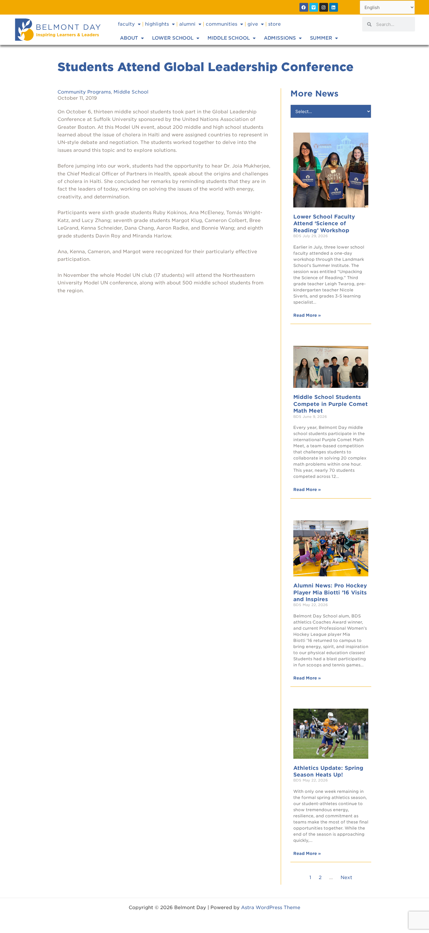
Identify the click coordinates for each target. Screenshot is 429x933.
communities (221, 24)
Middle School (131, 92)
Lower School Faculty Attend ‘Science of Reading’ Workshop (324, 223)
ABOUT (129, 38)
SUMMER (321, 38)
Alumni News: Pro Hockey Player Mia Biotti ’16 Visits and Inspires (330, 592)
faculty (126, 24)
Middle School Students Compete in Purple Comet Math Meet (330, 404)
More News (314, 93)
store (274, 24)
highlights (157, 24)
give (252, 24)
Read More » (307, 315)
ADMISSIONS (280, 38)
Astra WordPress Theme (270, 907)
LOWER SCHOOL (172, 38)
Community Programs (84, 92)
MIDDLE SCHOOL (228, 38)
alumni (187, 24)
